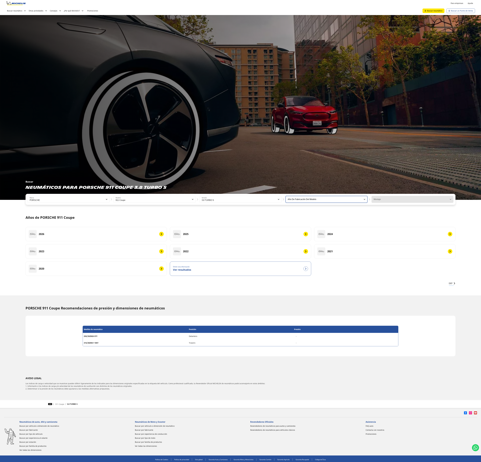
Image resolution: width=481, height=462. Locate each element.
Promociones (92, 11)
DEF (450, 283)
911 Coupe (59, 404)
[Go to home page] (16, 3)
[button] (106, 199)
